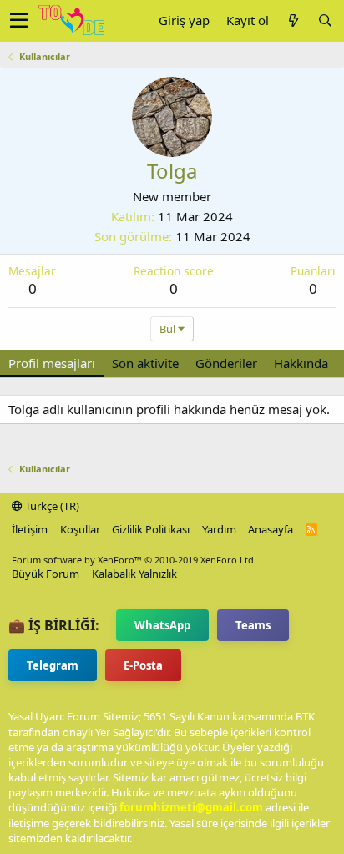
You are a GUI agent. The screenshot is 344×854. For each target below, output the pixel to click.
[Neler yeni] (293, 20)
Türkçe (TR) (51, 505)
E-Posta (143, 665)
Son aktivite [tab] (145, 363)
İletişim (30, 529)
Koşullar (80, 529)
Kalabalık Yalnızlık (134, 573)
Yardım (219, 529)
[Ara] (325, 20)
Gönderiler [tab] (226, 363)
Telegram (52, 665)
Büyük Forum (45, 573)
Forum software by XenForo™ (134, 559)
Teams (253, 625)
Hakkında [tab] (301, 363)
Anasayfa (270, 529)
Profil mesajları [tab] (51, 363)
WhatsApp (162, 625)
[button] (18, 21)
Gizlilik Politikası (151, 529)
